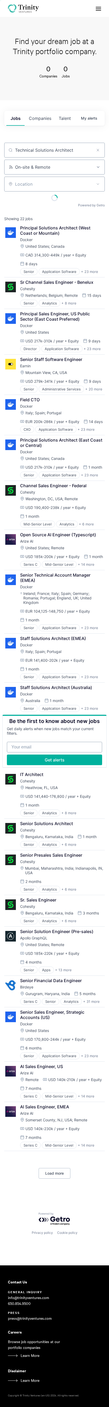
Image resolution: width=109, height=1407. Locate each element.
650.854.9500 (19, 1303)
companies (40, 118)
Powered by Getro (91, 205)
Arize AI (26, 541)
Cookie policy (67, 1233)
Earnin (25, 366)
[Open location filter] (98, 184)
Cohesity (27, 288)
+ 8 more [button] (68, 303)
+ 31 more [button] (91, 1001)
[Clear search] (98, 150)
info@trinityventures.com (28, 1297)
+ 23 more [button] (89, 271)
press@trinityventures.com (30, 1318)
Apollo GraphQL (33, 938)
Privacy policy (42, 1233)
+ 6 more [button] (86, 524)
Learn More (30, 1355)
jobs (16, 118)
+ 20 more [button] (93, 389)
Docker (26, 239)
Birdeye (26, 987)
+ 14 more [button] (86, 564)
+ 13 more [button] (63, 970)
